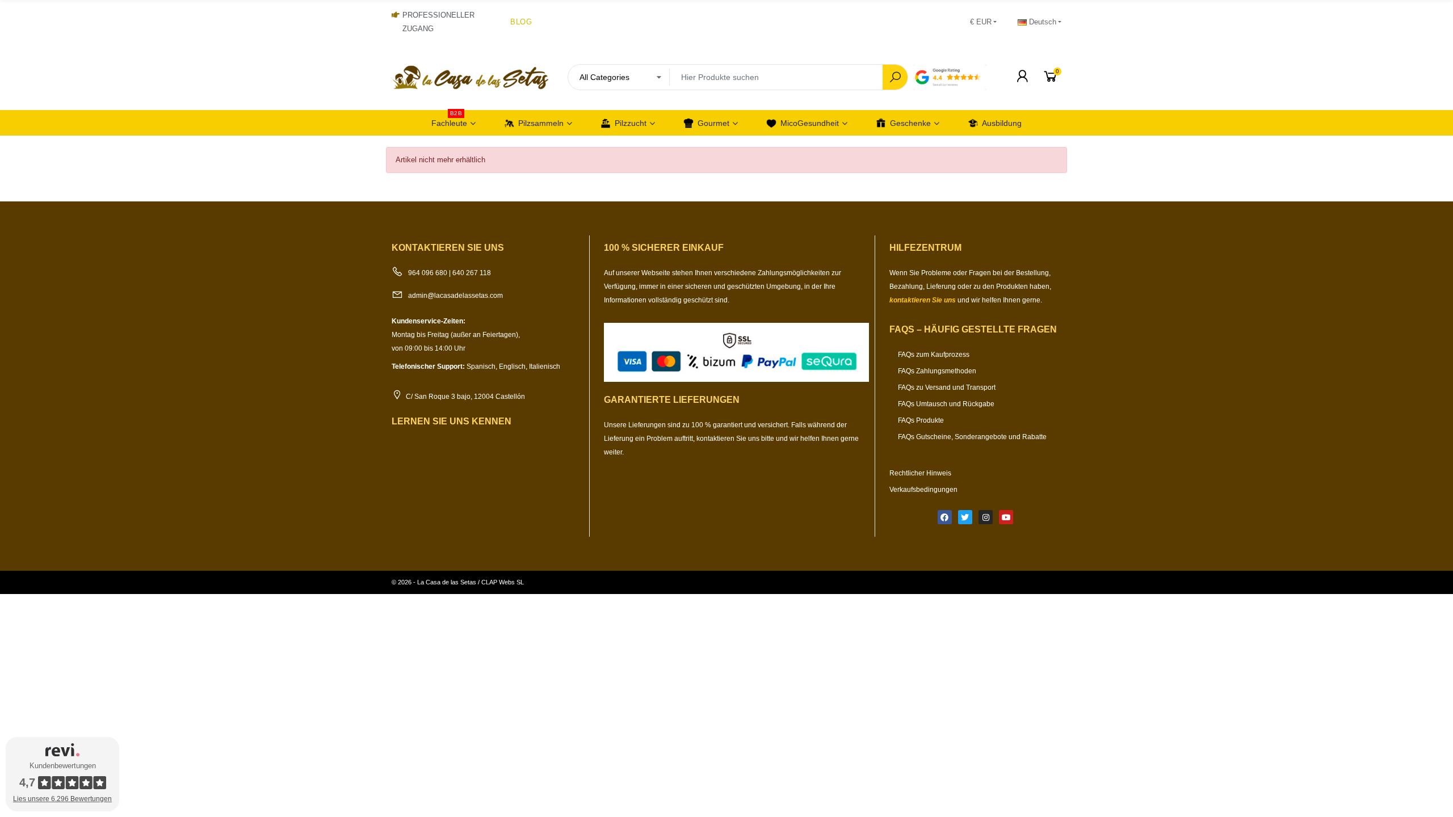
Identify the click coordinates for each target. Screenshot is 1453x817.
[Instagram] (986, 517)
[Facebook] (945, 517)
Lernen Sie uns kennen (451, 421)
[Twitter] (965, 517)
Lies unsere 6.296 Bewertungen (62, 799)
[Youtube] (1006, 517)
